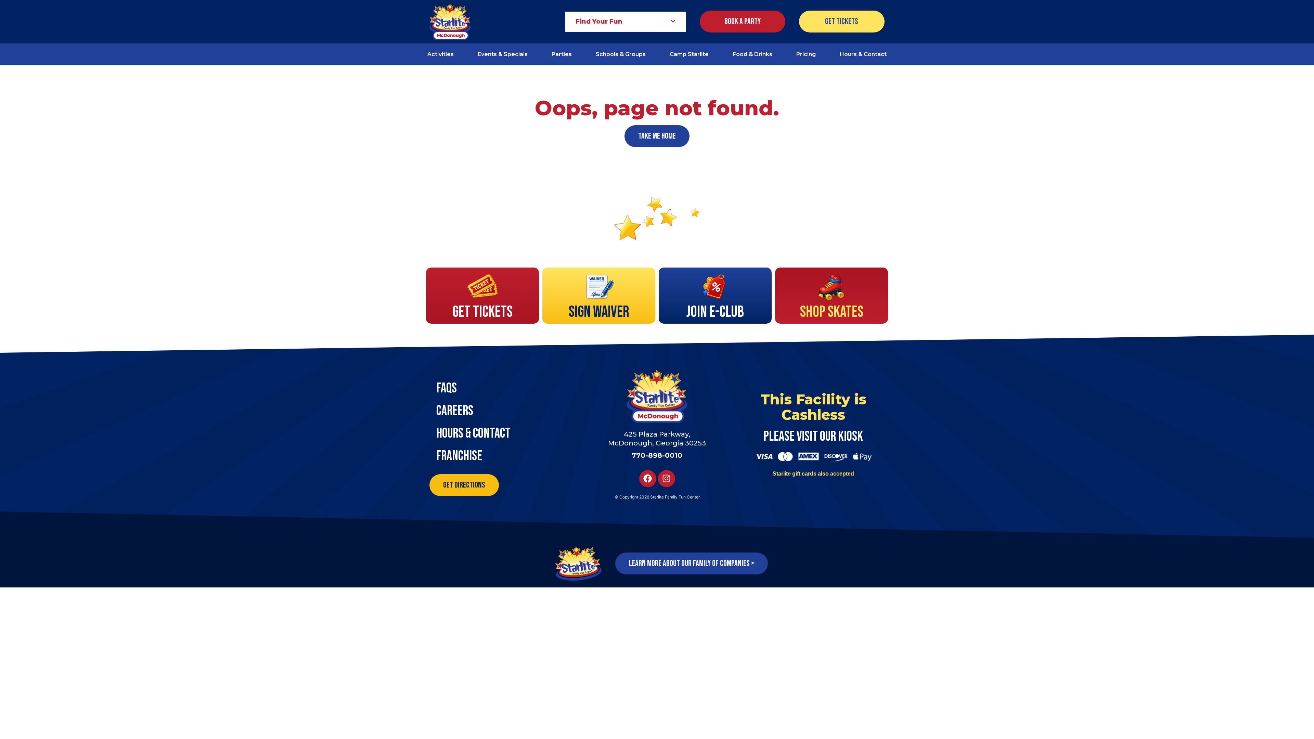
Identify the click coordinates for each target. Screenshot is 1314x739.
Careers (454, 411)
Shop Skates (831, 312)
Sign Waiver (599, 312)
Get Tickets (482, 312)
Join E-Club (715, 312)
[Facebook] (647, 478)
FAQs (446, 388)
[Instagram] (666, 478)
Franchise (459, 456)
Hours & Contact (473, 433)
